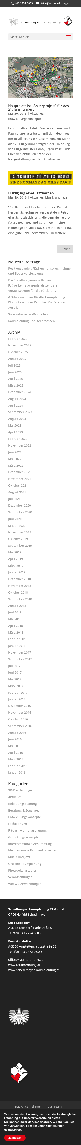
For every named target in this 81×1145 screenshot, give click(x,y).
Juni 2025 (15, 372)
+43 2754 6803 (24, 3)
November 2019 (19, 532)
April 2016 (15, 752)
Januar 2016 (16, 772)
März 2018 (15, 632)
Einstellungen (55, 1126)
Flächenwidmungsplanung (27, 830)
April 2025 (15, 379)
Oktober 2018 (18, 592)
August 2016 (17, 733)
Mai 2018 (14, 619)
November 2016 (19, 712)
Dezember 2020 (19, 505)
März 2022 (15, 465)
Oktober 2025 (18, 352)
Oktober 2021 (18, 485)
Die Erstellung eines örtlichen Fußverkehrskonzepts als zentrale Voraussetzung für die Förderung (32, 285)
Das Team (54, 1106)
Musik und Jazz (56, 197)
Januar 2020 (16, 526)
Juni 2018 (15, 612)
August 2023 (17, 419)
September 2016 (20, 726)
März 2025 (15, 385)
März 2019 (15, 566)
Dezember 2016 (19, 706)
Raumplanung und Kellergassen (31, 321)
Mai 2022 (14, 459)
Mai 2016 (14, 746)
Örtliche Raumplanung (24, 864)
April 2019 (15, 559)
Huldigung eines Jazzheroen (31, 193)
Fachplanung (17, 824)
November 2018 (19, 586)
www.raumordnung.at (24, 965)
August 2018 (17, 605)
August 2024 (17, 399)
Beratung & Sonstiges (23, 810)
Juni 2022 (15, 452)
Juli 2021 (14, 499)
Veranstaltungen (20, 877)
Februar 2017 (17, 692)
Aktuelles (36, 113)
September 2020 (20, 512)
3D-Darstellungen (21, 790)
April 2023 (15, 432)
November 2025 (19, 345)
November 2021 (19, 479)
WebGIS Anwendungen (24, 884)
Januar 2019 (16, 572)
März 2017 (15, 686)
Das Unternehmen (28, 1106)
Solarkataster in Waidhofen (28, 314)
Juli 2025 (14, 365)
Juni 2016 (15, 739)
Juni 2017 (15, 672)
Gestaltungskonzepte (23, 837)
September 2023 (20, 412)
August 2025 (17, 359)
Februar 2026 (17, 339)
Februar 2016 (17, 766)
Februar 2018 (17, 639)
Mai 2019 (14, 552)
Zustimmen (14, 1138)
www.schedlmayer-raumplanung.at (33, 970)
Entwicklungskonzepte (24, 119)
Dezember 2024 (19, 392)
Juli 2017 (14, 666)
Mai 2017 (14, 679)
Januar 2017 (16, 699)
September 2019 (20, 545)
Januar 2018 (16, 646)
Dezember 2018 (19, 579)
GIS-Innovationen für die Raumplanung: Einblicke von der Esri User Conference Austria (37, 302)
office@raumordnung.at (25, 959)
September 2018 (20, 599)
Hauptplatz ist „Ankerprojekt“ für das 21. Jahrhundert (38, 107)
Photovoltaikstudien (22, 870)
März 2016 (15, 759)
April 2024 (15, 405)
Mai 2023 (14, 425)
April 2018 (15, 626)
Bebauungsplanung (22, 804)
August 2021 (17, 492)
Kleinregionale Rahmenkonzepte (32, 850)
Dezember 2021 (19, 472)
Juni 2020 (15, 519)
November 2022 (19, 445)
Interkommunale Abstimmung (30, 844)
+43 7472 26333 (31, 951)
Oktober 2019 (18, 539)
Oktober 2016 (18, 719)
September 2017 (20, 659)
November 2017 (19, 652)
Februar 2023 (17, 439)
